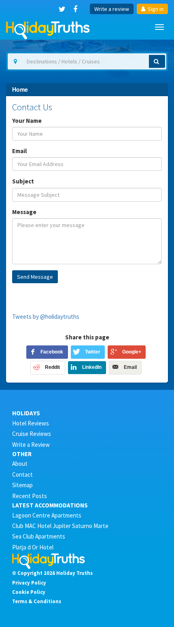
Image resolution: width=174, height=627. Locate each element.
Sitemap (22, 485)
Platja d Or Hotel (32, 547)
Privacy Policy (29, 582)
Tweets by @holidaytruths (45, 316)
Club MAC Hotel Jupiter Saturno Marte (60, 526)
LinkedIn (92, 367)
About (20, 463)
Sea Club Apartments (38, 536)
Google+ (131, 352)
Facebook (51, 352)
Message (24, 212)
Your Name (27, 120)
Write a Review (31, 444)
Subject (23, 181)
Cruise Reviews (31, 434)
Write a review (111, 9)
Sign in (154, 9)
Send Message (35, 276)
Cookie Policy (28, 592)
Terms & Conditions (36, 601)
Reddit (52, 367)
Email (19, 151)
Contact (22, 474)
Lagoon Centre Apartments (46, 515)
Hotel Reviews (30, 423)
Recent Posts (29, 496)
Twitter (92, 352)
